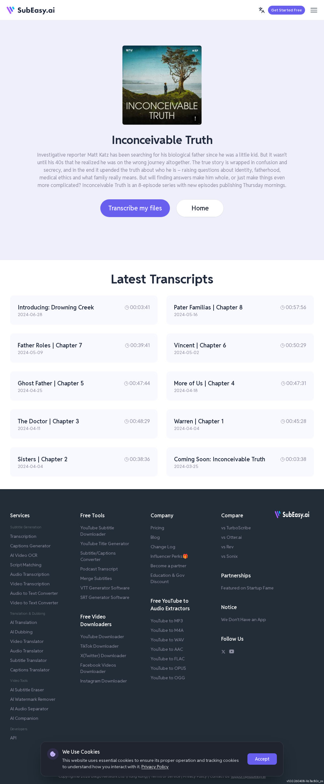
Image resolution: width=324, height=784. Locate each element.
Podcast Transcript (99, 569)
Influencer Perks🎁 (169, 556)
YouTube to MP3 (167, 621)
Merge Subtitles (96, 578)
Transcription (23, 536)
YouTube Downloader (102, 636)
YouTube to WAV (167, 640)
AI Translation (23, 622)
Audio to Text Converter (34, 593)
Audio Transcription (29, 574)
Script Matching (25, 565)
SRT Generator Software (104, 597)
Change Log (163, 547)
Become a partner (168, 566)
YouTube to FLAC (167, 659)
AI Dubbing (21, 632)
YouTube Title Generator (104, 543)
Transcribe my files (135, 208)
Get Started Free (286, 10)
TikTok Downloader (99, 646)
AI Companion (24, 718)
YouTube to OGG (168, 678)
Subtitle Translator (28, 660)
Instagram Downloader (103, 681)
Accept (262, 759)
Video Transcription (30, 584)
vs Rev (227, 547)
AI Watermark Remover (32, 699)
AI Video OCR (23, 555)
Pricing (157, 528)
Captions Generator (30, 546)
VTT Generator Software (105, 588)
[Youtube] (231, 652)
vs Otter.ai (231, 537)
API (13, 738)
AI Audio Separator (29, 709)
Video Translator (27, 641)
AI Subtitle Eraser (27, 690)
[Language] (262, 10)
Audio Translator (26, 651)
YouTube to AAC (167, 649)
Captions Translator (30, 670)
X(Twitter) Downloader (103, 655)
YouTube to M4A (167, 630)
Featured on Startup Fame (247, 588)
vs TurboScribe (236, 528)
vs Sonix (229, 556)
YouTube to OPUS (168, 668)
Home (200, 208)
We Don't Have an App (243, 619)
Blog (155, 537)
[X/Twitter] (223, 652)
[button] (262, 10)
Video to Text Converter (34, 603)
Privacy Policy (155, 766)
